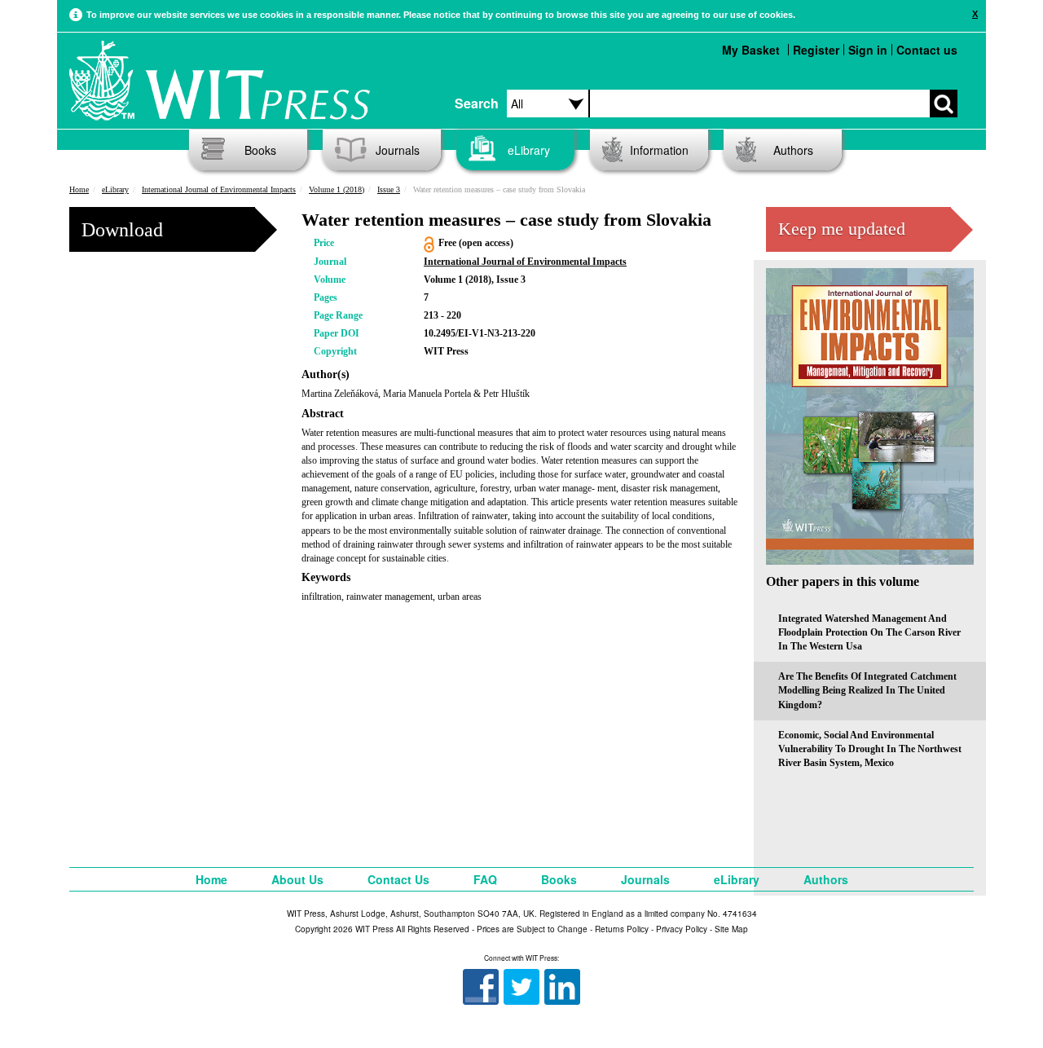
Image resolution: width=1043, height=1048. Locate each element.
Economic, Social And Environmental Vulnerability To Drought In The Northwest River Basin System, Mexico (870, 748)
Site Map (731, 929)
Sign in (867, 50)
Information (659, 150)
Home (79, 189)
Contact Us (398, 879)
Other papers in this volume (842, 581)
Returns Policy (622, 929)
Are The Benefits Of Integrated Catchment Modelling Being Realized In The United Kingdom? (867, 690)
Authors (793, 150)
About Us (297, 879)
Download (122, 229)
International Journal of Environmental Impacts (219, 189)
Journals (398, 150)
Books (260, 150)
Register (816, 50)
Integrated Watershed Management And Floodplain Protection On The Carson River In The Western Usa (869, 632)
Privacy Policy (681, 929)
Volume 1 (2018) (336, 189)
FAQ (485, 879)
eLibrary (529, 150)
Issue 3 (388, 189)
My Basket (751, 50)
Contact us (926, 50)
